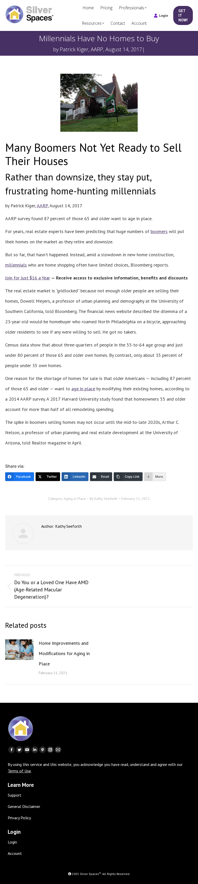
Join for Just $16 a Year (27, 278)
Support (14, 795)
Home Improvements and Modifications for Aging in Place (64, 653)
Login (163, 16)
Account (15, 853)
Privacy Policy (19, 817)
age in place (83, 389)
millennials (16, 265)
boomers (159, 231)
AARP (42, 206)
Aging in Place (75, 498)
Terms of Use (19, 770)
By (103, 498)
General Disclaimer (24, 806)
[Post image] (19, 649)
